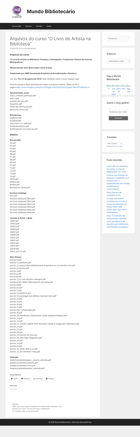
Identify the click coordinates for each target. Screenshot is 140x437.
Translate (120, 146)
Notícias (15, 404)
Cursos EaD (16, 26)
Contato (39, 26)
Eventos (28, 26)
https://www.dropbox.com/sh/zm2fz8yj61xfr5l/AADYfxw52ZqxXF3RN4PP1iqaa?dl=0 (53, 87)
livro (60, 406)
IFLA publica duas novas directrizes (25, 411)
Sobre (49, 26)
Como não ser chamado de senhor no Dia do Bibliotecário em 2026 (117, 169)
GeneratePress (86, 422)
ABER (14, 406)
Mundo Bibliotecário (51, 11)
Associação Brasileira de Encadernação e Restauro (39, 406)
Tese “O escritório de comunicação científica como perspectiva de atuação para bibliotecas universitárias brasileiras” (118, 221)
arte (18, 406)
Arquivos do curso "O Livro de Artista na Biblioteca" (31, 409)
